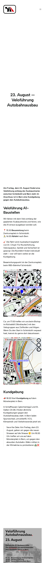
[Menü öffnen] (40, 9)
